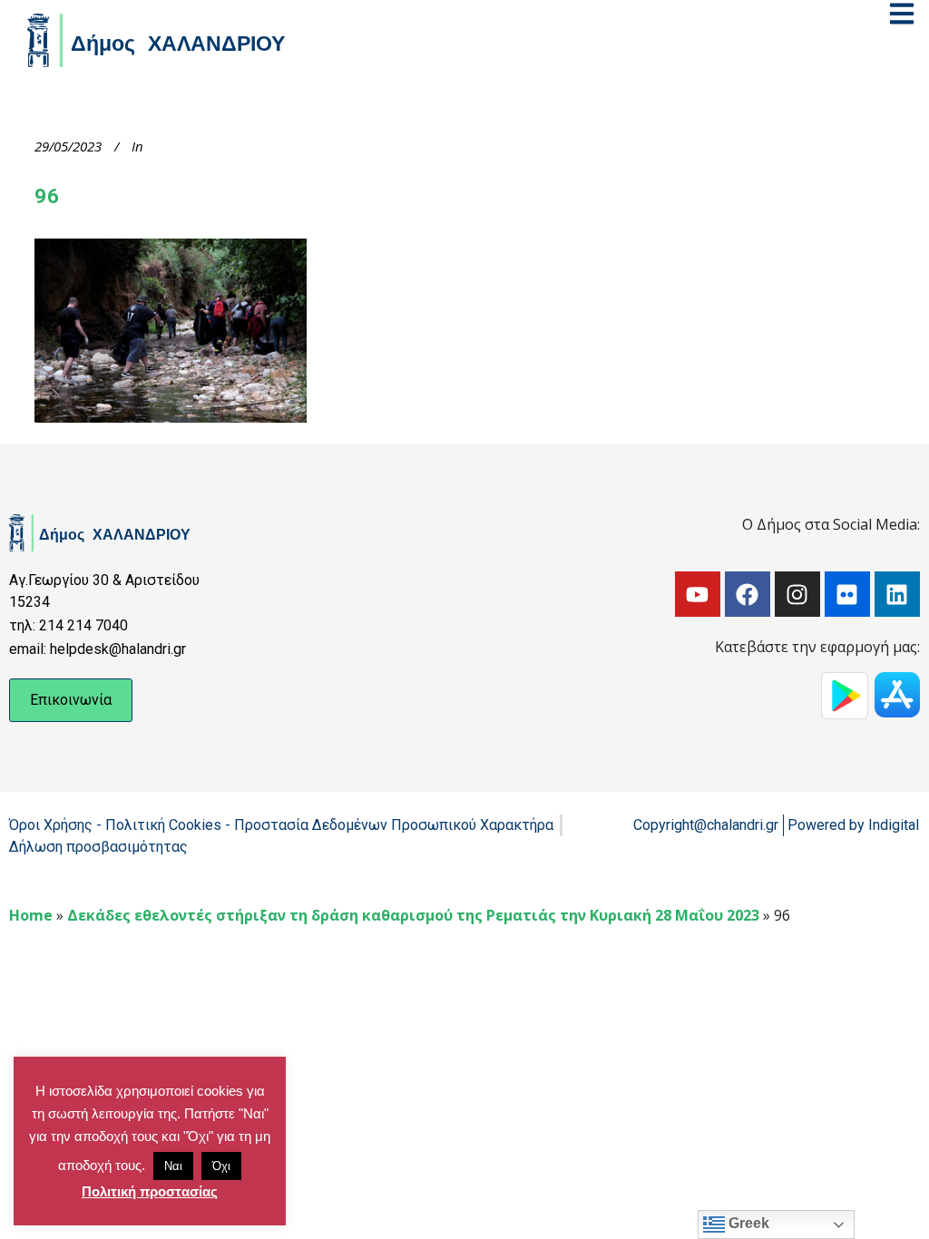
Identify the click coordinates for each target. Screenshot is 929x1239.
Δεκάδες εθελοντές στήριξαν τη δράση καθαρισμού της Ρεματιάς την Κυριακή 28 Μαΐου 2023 (413, 915)
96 (46, 196)
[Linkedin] (897, 594)
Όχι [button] (221, 1166)
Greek (747, 1223)
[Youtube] (697, 594)
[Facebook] (747, 594)
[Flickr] (847, 594)
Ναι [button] (173, 1166)
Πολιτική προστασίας (150, 1191)
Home (31, 915)
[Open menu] (901, 13)
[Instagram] (797, 594)
